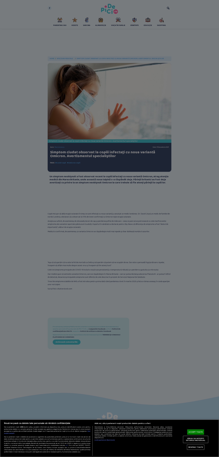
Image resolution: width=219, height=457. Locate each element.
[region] (109, 438)
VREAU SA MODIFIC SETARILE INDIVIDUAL (195, 439)
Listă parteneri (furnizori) (105, 440)
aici (67, 445)
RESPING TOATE (195, 447)
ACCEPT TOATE (196, 432)
